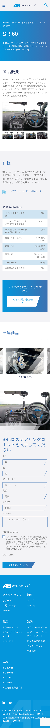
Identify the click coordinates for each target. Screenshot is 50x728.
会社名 (6, 502)
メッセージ (8, 513)
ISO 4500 (7, 682)
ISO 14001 (7, 673)
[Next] (47, 339)
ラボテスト (8, 641)
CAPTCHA (7, 555)
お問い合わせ (9, 605)
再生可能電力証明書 (12, 687)
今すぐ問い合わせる (23, 301)
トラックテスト (17, 22)
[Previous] (42, 339)
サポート (6, 600)
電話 (4, 490)
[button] (44, 116)
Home (5, 22)
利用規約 (31, 651)
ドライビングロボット (35, 22)
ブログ (30, 600)
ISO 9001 (7, 678)
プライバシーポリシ (37, 627)
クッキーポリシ (35, 646)
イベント (31, 605)
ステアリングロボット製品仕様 (25, 191)
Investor (6, 610)
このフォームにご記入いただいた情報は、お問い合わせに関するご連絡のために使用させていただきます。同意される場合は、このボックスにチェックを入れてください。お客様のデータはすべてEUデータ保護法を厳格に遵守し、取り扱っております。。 (26, 543)
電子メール (8, 479)
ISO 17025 (7, 668)
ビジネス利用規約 (36, 641)
